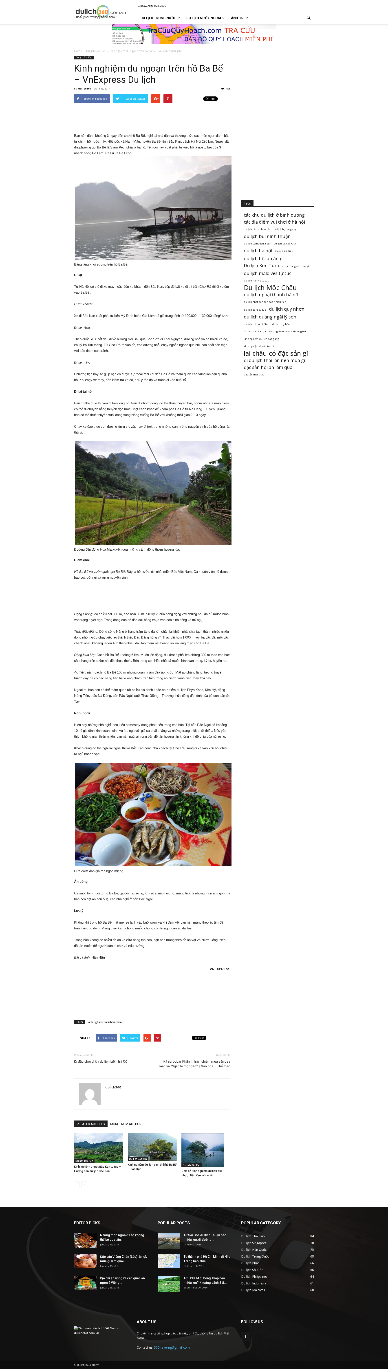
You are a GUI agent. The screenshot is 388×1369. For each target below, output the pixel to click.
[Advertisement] (152, 118)
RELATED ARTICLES (91, 1124)
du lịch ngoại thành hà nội (271, 294)
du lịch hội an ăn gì (264, 258)
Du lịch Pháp (250, 1263)
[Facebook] (245, 1336)
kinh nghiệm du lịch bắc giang (261, 338)
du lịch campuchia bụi (257, 243)
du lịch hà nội (258, 250)
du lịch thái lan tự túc (256, 324)
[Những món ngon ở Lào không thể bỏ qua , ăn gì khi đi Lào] (85, 1241)
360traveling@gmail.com (172, 1347)
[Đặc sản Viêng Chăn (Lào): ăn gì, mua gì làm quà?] (85, 1261)
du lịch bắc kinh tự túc (257, 229)
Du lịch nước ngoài (203, 18)
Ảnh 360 (237, 18)
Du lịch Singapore (254, 1243)
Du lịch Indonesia (253, 1283)
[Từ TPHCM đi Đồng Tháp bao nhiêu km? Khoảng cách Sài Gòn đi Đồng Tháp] (169, 1284)
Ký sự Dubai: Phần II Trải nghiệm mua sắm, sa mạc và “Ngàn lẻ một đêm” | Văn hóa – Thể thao (194, 1063)
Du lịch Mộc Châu (270, 287)
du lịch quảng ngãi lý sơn (270, 316)
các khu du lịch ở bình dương (274, 215)
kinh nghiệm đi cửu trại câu (260, 346)
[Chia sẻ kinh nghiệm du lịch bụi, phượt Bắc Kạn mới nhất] (205, 1150)
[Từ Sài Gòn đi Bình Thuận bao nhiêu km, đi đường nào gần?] (169, 1241)
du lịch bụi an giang (284, 229)
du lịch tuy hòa (281, 324)
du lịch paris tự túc (255, 309)
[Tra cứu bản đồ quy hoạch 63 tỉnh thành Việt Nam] (194, 34)
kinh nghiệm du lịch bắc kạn (105, 1022)
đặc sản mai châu (254, 374)
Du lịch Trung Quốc (255, 1256)
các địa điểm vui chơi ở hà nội (274, 222)
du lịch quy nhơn (286, 309)
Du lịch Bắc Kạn (96, 51)
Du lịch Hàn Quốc (254, 1249)
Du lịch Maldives (253, 1290)
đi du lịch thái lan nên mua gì (274, 360)
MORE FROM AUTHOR (125, 1124)
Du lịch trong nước (158, 18)
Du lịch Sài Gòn (252, 1270)
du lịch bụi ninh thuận (267, 236)
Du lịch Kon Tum (261, 265)
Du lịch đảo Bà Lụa (255, 331)
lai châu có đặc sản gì (276, 353)
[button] (308, 18)
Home (78, 51)
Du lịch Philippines (254, 1276)
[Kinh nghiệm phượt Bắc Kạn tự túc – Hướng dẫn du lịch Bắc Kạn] (98, 1148)
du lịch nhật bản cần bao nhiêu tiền (265, 301)
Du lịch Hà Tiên (284, 251)
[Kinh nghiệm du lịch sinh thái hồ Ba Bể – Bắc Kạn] (152, 1147)
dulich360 (84, 88)
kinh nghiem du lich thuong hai (287, 331)
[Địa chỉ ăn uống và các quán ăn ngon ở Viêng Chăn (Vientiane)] (85, 1283)
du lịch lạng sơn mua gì (295, 266)
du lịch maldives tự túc (267, 273)
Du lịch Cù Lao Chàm (285, 243)
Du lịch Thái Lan (253, 1236)
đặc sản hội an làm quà (268, 367)
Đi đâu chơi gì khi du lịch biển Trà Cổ (100, 1061)
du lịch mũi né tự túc (256, 280)
